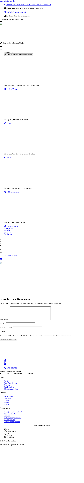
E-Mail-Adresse (6, 328)
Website (2, 332)
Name (2, 323)
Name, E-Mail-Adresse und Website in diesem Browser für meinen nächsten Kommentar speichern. (37, 336)
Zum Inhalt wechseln (7, 1)
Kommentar (5, 320)
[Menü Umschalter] (1, 49)
